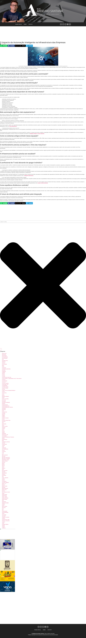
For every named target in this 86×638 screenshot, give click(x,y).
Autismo (3, 362)
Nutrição (3, 471)
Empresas (4, 409)
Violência (3, 527)
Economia (4, 399)
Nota (3, 469)
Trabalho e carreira (5, 517)
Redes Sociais (4, 486)
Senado (3, 504)
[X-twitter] (65, 24)
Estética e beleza (5, 417)
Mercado (3, 456)
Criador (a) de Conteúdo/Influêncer (8, 390)
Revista (3, 490)
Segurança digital (5, 502)
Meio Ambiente (5, 454)
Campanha (4, 367)
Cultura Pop (4, 392)
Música (3, 465)
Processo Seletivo (5, 482)
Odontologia (4, 472)
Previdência (4, 481)
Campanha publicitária (6, 368)
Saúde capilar (4, 496)
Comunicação (4, 380)
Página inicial (18, 24)
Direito (3, 397)
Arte (3, 359)
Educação (4, 401)
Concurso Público (5, 383)
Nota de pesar (4, 470)
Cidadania (4, 371)
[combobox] (43, 222)
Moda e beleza (5, 460)
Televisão (4, 515)
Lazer (3, 446)
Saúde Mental (4, 499)
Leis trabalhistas (5, 449)
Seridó (3, 505)
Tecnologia (4, 514)
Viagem (3, 526)
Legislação (4, 447)
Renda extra (4, 489)
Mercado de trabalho (6, 458)
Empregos (4, 408)
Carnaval (3, 370)
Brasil (3, 365)
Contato (31, 24)
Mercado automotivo (6, 457)
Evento (3, 419)
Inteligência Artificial (6, 441)
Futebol (3, 428)
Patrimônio (4, 475)
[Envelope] (70, 24)
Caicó (3, 366)
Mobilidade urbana (5, 459)
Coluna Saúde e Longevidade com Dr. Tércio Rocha (11, 378)
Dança (3, 395)
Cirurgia (3, 376)
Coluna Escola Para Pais (6, 377)
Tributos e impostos (6, 520)
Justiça (3, 445)
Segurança (4, 501)
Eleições (3, 403)
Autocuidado (4, 364)
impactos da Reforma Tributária (8, 437)
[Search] (1, 349)
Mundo (3, 464)
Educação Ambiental (6, 402)
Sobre (25, 24)
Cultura (3, 391)
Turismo (3, 521)
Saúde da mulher (5, 498)
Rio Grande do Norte (6, 492)
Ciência (3, 373)
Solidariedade (4, 511)
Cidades (3, 372)
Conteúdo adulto (5, 386)
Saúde (3, 493)
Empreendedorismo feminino (7, 407)
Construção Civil (5, 384)
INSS (3, 440)
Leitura (3, 450)
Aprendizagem (4, 358)
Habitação (4, 433)
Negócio (3, 468)
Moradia (3, 462)
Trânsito (3, 518)
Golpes (3, 431)
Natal (3, 466)
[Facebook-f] (63, 24)
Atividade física (5, 360)
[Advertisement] (30, 34)
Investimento (4, 444)
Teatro (3, 513)
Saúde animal (4, 494)
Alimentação (4, 355)
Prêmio (3, 480)
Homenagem (4, 435)
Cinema (3, 374)
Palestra (3, 474)
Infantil (3, 438)
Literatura (4, 451)
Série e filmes (4, 506)
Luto (3, 453)
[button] (4, 46)
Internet (3, 443)
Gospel (3, 432)
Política (3, 478)
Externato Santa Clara (6, 420)
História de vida (5, 434)
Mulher (3, 463)
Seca (3, 500)
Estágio (3, 415)
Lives (3, 452)
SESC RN (3, 507)
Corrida (3, 389)
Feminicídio (4, 423)
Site (2, 509)
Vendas (3, 525)
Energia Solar (4, 411)
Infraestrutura (4, 439)
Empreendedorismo (5, 405)
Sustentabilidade (5, 512)
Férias (3, 425)
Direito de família (5, 398)
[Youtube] (68, 24)
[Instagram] (61, 24)
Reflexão (3, 487)
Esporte (3, 414)
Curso (3, 394)
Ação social (4, 353)
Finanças (3, 427)
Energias (3, 413)
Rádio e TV (4, 483)
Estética (3, 416)
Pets (3, 476)
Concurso (4, 382)
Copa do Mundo (5, 388)
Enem (3, 410)
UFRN (3, 523)
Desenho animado (5, 396)
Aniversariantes (5, 356)
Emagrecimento (5, 404)
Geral (3, 429)
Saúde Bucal (4, 495)
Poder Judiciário (5, 477)
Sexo (3, 508)
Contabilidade (4, 385)
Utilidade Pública (5, 524)
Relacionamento (5, 488)
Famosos (3, 421)
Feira (3, 422)
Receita (3, 484)
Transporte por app (5, 519)
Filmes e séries (5, 426)
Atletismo (4, 361)
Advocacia (4, 354)
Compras (3, 379)
